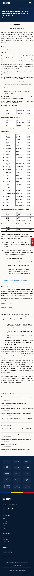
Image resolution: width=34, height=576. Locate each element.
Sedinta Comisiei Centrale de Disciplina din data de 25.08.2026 (16, 398)
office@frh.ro (6, 556)
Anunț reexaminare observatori (9, 444)
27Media (20, 572)
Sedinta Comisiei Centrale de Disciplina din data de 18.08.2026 (17, 408)
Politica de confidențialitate (21, 562)
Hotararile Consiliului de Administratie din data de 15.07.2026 (17, 418)
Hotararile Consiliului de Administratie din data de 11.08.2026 (17, 413)
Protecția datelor (10, 562)
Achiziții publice (6, 541)
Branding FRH (6, 521)
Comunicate (5, 539)
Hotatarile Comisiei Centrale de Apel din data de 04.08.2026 (16, 449)
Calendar (5, 523)
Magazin (5, 528)
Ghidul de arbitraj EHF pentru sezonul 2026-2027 (14, 403)
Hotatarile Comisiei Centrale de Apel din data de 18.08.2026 (16, 434)
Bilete (4, 525)
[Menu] (30, 3)
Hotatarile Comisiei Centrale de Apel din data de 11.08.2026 (16, 439)
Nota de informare (17, 565)
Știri (4, 537)
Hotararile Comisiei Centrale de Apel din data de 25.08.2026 (16, 428)
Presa (4, 518)
